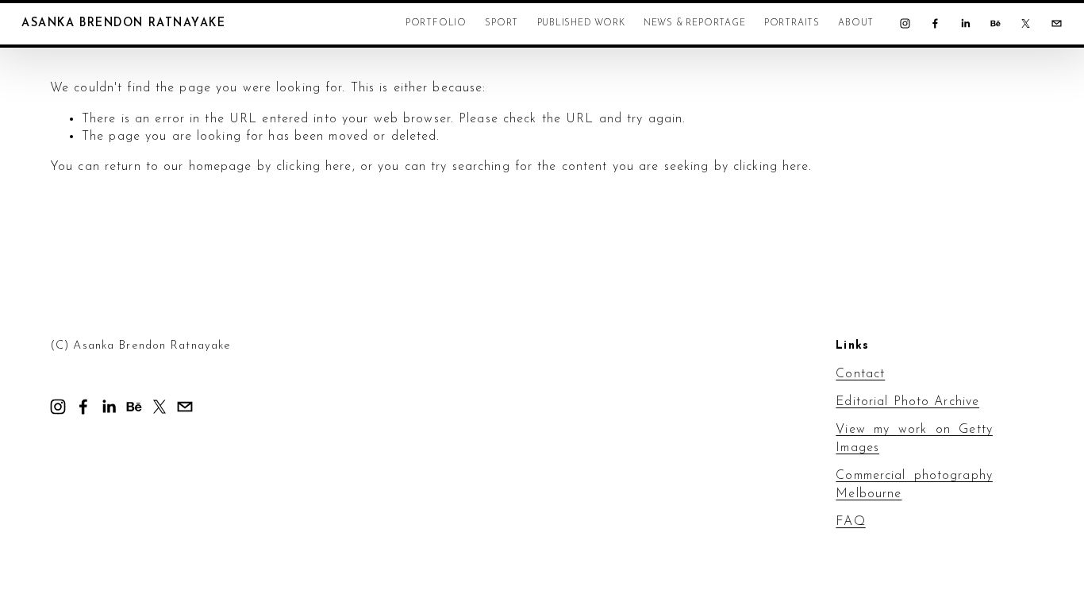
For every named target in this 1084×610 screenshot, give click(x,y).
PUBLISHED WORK (581, 23)
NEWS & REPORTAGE (695, 23)
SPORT (501, 23)
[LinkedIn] (965, 23)
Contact (860, 374)
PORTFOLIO (436, 23)
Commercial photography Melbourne (914, 484)
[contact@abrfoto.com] (1057, 23)
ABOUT (856, 23)
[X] (1026, 23)
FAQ (850, 521)
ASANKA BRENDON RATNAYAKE (123, 23)
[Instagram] (905, 23)
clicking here (314, 166)
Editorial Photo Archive (907, 402)
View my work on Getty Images (914, 438)
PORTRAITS (792, 23)
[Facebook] (935, 23)
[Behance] (995, 23)
